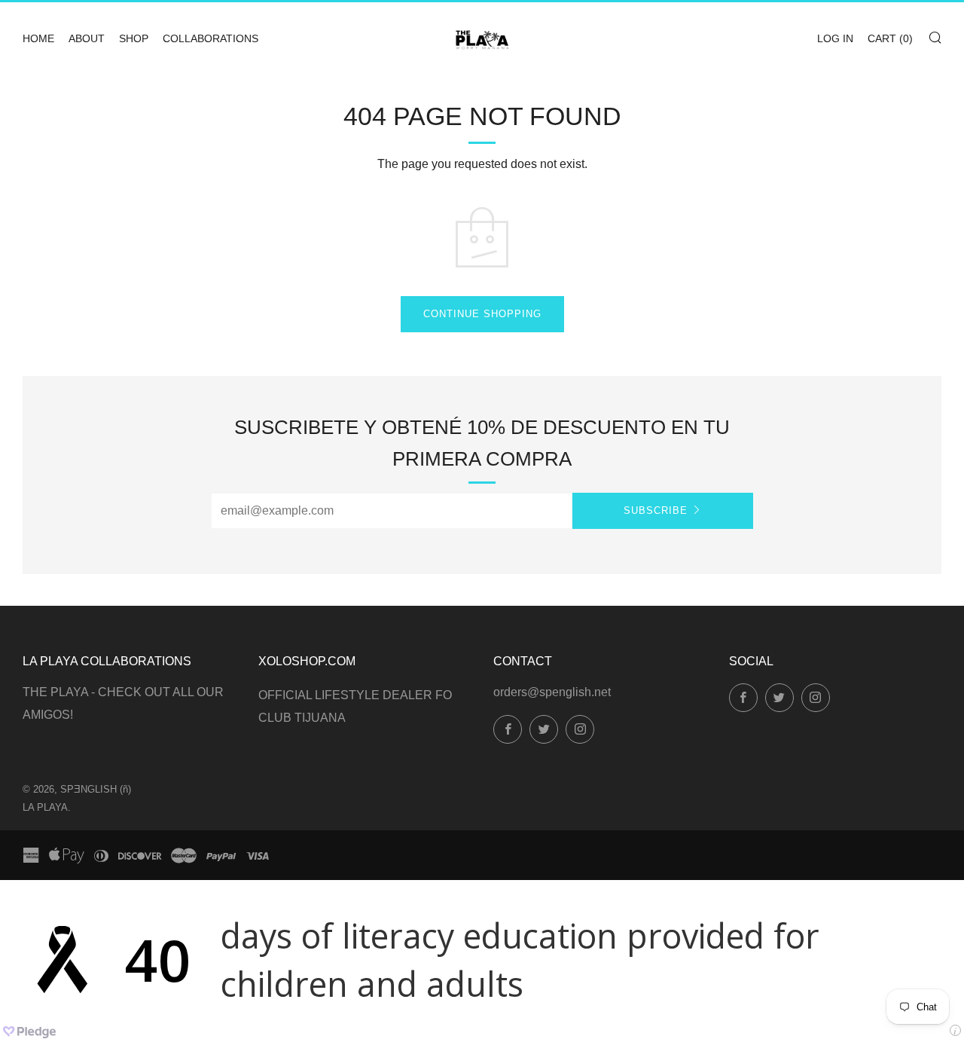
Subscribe (656, 510)
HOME (38, 38)
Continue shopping (482, 313)
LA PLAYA (45, 807)
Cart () (890, 38)
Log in (835, 38)
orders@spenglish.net (552, 692)
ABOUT (87, 38)
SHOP (133, 38)
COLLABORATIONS (210, 38)
